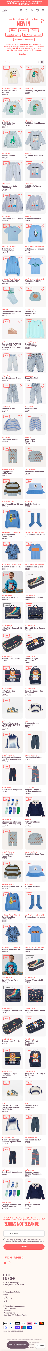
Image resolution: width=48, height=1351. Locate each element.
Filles (13, 30)
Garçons (23, 30)
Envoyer (24, 1247)
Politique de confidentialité (32, 1342)
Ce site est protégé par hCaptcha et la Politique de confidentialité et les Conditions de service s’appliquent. (25, 1240)
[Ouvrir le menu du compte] (32, 10)
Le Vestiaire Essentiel (32, 35)
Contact (6, 1294)
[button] (24, 54)
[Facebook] (4, 1262)
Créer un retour (9, 1313)
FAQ (5, 1301)
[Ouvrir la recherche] (21, 10)
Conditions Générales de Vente (15, 1315)
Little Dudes (14, 1339)
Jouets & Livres (13, 35)
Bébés (34, 30)
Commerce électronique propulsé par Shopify (29, 1339)
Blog (5, 1297)
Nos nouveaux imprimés (24, 40)
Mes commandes (9, 1308)
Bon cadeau (7, 1299)
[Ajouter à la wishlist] (20, 68)
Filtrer (7, 62)
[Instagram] (9, 1262)
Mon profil (7, 1311)
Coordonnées (30, 1344)
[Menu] (43, 10)
